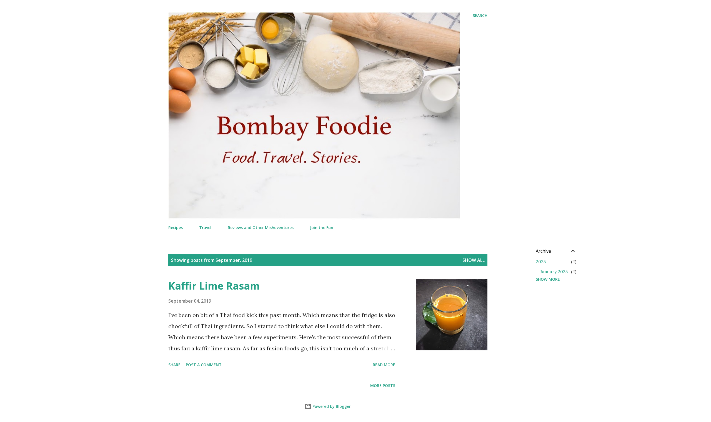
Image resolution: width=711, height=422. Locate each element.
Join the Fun (321, 227)
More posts (382, 385)
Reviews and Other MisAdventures (261, 227)
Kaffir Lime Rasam (214, 286)
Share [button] (174, 364)
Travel (205, 227)
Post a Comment (204, 364)
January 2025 (554, 271)
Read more (384, 364)
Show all (473, 260)
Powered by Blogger (331, 406)
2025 (541, 261)
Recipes (175, 227)
